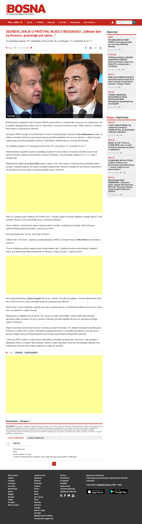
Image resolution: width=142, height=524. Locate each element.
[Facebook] (65, 496)
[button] (100, 56)
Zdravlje (38, 483)
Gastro (37, 486)
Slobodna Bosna (104, 485)
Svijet (10, 500)
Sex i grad (38, 497)
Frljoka (37, 508)
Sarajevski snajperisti (43, 518)
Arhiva (63, 475)
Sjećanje (38, 478)
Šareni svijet (39, 510)
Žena (36, 500)
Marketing (64, 478)
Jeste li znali (39, 475)
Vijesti (29, 22)
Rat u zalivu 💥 (15, 22)
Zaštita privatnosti (68, 491)
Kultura (37, 481)
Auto (36, 491)
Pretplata (64, 481)
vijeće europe (31, 353)
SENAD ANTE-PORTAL (43, 516)
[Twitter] (68, 496)
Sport (10, 491)
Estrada (37, 502)
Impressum (65, 486)
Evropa (11, 497)
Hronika (62, 22)
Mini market (13, 505)
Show (36, 494)
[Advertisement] (54, 193)
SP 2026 (37, 513)
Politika (40, 22)
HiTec (36, 489)
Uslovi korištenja (67, 489)
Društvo (11, 502)
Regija (11, 494)
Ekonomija (75, 22)
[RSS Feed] (61, 496)
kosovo (18, 353)
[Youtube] (73, 496)
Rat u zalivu (13, 475)
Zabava (37, 505)
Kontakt (63, 483)
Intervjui (51, 22)
